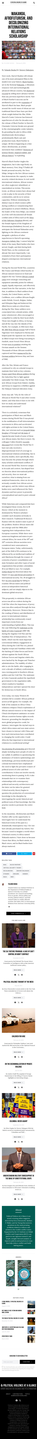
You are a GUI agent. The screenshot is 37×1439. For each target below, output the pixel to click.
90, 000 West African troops (13, 330)
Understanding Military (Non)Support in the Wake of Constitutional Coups (18, 1177)
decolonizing (8, 870)
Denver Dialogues (26, 70)
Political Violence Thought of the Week (18, 982)
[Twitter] (20, 1400)
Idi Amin (24, 433)
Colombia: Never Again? (18, 1121)
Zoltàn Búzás (7, 572)
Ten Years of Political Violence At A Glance (13, 1318)
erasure (16, 874)
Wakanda (20, 85)
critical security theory (12, 867)
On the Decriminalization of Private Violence (18, 1065)
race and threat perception (21, 575)
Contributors (18, 1394)
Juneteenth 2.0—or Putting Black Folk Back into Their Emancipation (13, 1328)
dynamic (6, 874)
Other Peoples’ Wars (7, 1336)
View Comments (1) (17, 913)
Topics (27, 1394)
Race (5, 877)
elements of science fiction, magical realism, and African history (17, 153)
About (8, 1394)
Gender (25, 874)
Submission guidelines (19, 1395)
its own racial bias (13, 581)
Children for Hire (18, 1036)
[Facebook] (17, 1400)
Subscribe (26, 1361)
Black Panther (15, 864)
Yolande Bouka (9, 63)
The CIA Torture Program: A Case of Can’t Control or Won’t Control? (18, 953)
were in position (14, 344)
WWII (12, 877)
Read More (17, 970)
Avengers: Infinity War (11, 241)
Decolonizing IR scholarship (13, 749)
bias (4, 864)
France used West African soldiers (15, 374)
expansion (26, 102)
